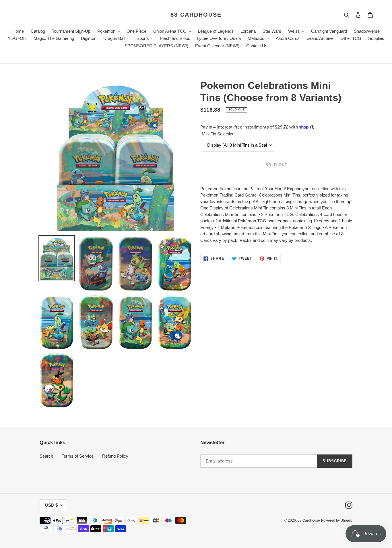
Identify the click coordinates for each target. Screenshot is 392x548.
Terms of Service (78, 456)
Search (46, 456)
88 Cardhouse (196, 14)
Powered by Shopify (336, 520)
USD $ (51, 505)
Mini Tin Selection (218, 133)
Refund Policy (115, 456)
